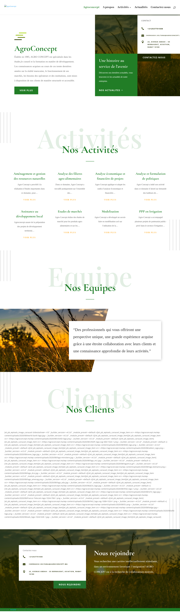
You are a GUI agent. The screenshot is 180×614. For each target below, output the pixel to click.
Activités (123, 7)
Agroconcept (91, 7)
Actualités (141, 7)
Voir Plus (26, 90)
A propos (108, 7)
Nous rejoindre (70, 584)
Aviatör (13, 609)
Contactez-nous (161, 7)
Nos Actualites (109, 90)
